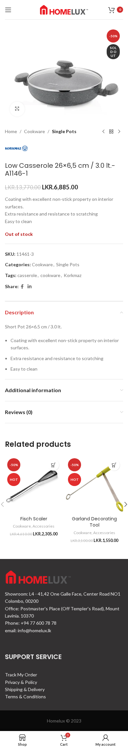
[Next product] (119, 132)
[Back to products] (111, 132)
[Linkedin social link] (29, 286)
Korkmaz (72, 275)
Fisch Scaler (33, 518)
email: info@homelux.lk (28, 630)
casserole (27, 275)
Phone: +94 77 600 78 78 (30, 623)
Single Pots (64, 131)
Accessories (43, 526)
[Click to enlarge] (17, 109)
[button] (53, 465)
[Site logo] (64, 9)
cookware (50, 275)
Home (11, 131)
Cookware (34, 131)
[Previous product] (103, 132)
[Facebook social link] (22, 286)
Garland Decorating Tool (94, 522)
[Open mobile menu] (8, 9)
